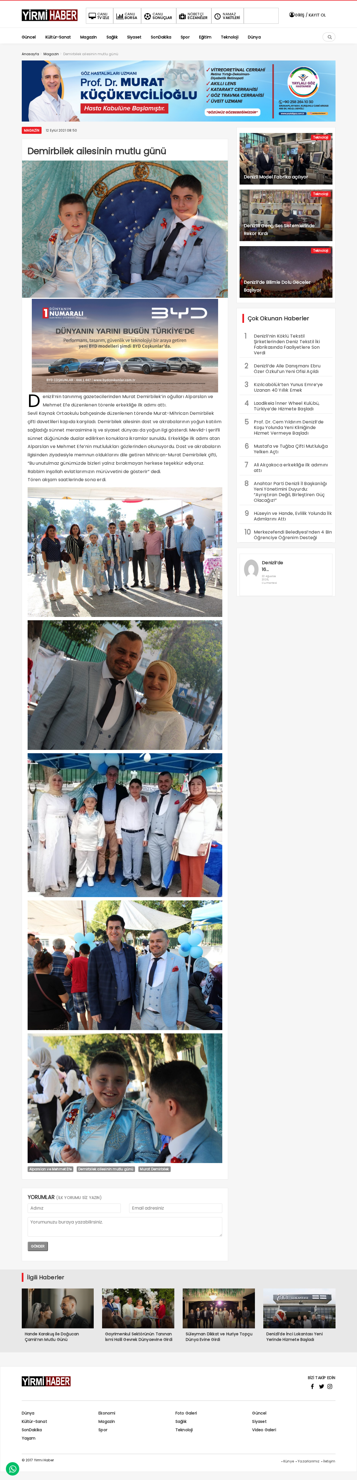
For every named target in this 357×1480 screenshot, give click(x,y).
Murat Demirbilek (154, 1169)
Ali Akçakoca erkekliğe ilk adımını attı (286, 467)
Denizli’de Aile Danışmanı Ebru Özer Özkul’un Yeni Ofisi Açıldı (283, 368)
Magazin (31, 130)
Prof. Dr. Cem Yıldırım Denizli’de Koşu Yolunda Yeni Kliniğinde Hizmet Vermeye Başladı (284, 426)
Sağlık (181, 1421)
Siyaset (259, 1421)
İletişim (329, 1461)
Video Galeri (264, 1430)
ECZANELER (198, 15)
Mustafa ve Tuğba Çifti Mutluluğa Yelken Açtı (286, 448)
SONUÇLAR (162, 15)
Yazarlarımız (308, 1461)
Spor (102, 1430)
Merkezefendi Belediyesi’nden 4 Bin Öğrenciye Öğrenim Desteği (288, 534)
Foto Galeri (186, 1413)
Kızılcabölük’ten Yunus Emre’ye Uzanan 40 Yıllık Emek (284, 386)
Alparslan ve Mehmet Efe (50, 1169)
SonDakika (32, 1430)
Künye (288, 1461)
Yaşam (29, 1438)
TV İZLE (103, 15)
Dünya (28, 1413)
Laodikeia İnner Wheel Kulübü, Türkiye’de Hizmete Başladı (282, 405)
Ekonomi (106, 1413)
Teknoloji (321, 137)
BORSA (131, 15)
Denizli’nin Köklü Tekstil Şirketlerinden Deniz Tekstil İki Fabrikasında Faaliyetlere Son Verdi (282, 343)
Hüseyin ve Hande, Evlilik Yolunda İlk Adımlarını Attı (288, 515)
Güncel (259, 1413)
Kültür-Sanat (34, 1421)
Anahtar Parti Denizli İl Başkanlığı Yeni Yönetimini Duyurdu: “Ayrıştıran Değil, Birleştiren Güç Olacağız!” (286, 491)
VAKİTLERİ (231, 15)
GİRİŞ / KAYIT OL (310, 15)
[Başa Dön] (347, 1470)
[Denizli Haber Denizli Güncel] (50, 21)
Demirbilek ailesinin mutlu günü (105, 1169)
